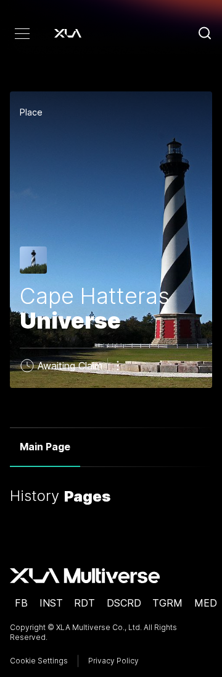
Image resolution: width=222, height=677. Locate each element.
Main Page (45, 446)
